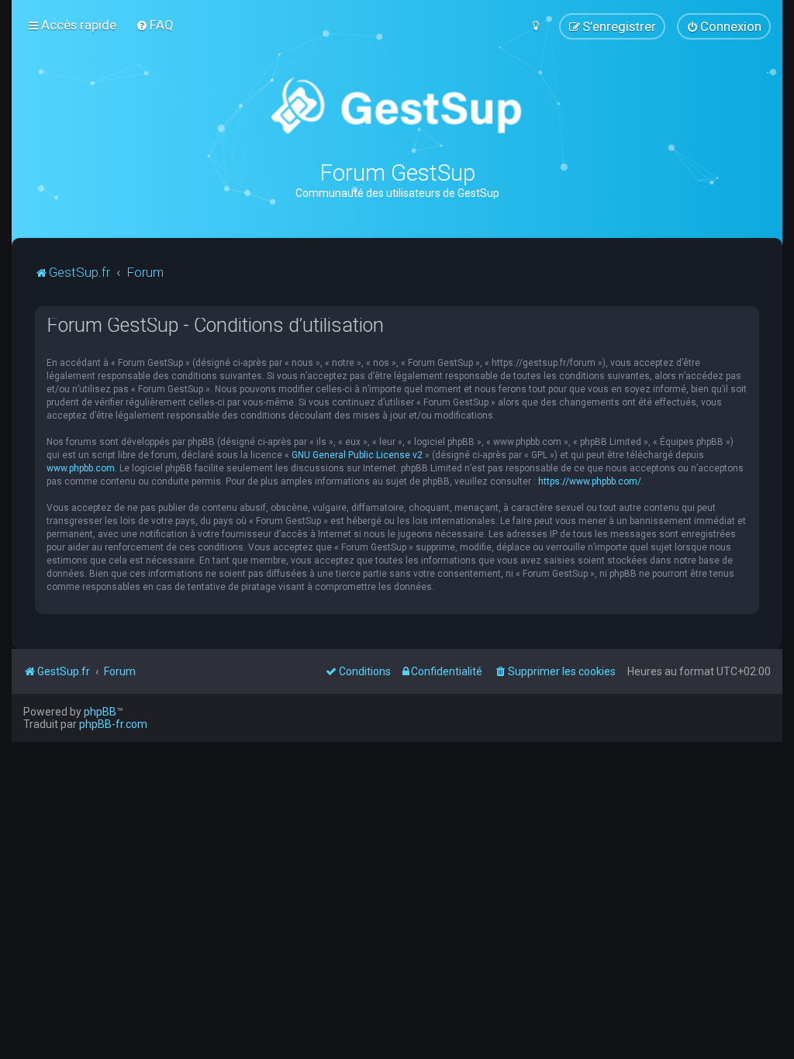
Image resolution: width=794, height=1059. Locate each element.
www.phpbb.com (81, 468)
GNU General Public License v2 (357, 455)
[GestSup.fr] (396, 107)
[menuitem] (155, 24)
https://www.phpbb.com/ (589, 481)
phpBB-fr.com (113, 724)
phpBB (100, 711)
